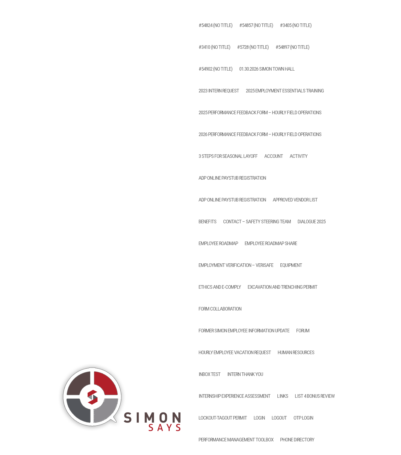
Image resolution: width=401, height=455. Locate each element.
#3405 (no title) (296, 25)
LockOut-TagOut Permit (223, 418)
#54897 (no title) (292, 47)
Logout (279, 418)
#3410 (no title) (214, 47)
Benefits (207, 222)
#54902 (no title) (215, 69)
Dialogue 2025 (311, 222)
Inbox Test (209, 374)
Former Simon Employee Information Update (244, 331)
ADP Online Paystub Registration (232, 178)
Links (282, 396)
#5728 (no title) (253, 47)
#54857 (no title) (256, 25)
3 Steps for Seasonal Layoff (228, 156)
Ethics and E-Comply (220, 287)
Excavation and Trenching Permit (282, 287)
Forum (302, 331)
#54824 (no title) (215, 25)
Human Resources (296, 353)
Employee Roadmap (218, 244)
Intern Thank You (245, 374)
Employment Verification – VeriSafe (236, 265)
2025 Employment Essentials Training (285, 91)
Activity (298, 156)
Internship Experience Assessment (234, 396)
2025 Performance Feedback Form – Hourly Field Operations (260, 113)
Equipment (291, 265)
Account (273, 156)
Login (259, 418)
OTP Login (303, 418)
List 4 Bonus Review (314, 396)
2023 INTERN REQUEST (219, 91)
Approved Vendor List (295, 200)
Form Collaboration (220, 309)
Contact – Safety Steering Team (257, 222)
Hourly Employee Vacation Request (235, 353)
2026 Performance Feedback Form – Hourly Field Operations (260, 134)
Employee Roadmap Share (271, 244)
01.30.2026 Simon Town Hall (267, 69)
